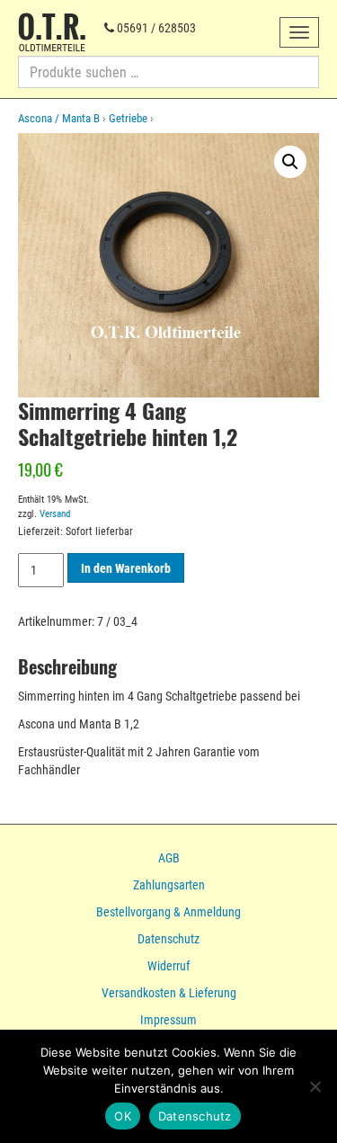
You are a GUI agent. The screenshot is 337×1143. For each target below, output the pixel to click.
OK (122, 1116)
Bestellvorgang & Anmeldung (168, 912)
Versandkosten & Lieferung (169, 993)
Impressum (168, 1020)
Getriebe (128, 118)
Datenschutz (168, 939)
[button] (290, 162)
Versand (55, 514)
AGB (169, 858)
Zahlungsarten (169, 885)
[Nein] (315, 1086)
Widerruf (168, 966)
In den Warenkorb (126, 568)
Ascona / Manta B (59, 118)
